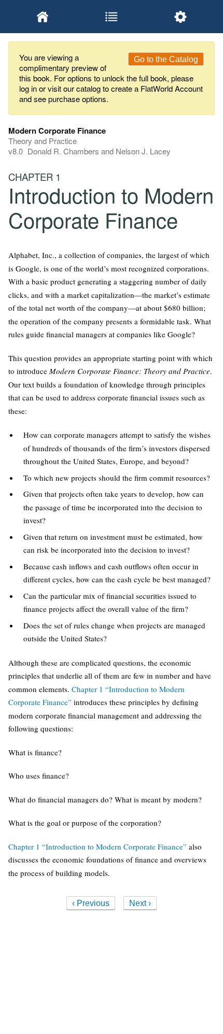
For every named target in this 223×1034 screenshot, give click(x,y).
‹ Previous (90, 903)
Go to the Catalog (166, 59)
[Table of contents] (111, 16)
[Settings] (180, 16)
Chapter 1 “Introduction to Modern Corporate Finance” (97, 846)
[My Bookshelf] (42, 16)
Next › (140, 903)
